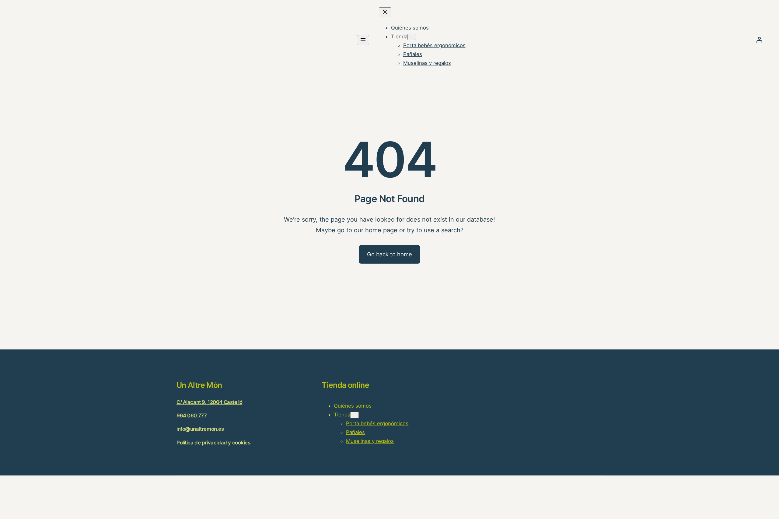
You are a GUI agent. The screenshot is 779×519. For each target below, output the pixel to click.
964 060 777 (191, 415)
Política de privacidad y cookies (213, 443)
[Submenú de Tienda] (411, 37)
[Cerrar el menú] (385, 12)
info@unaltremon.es (200, 429)
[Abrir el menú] (363, 40)
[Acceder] (759, 39)
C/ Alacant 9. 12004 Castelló (209, 402)
